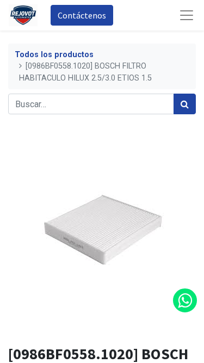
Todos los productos (54, 54)
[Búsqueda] (185, 104)
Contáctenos (82, 15)
